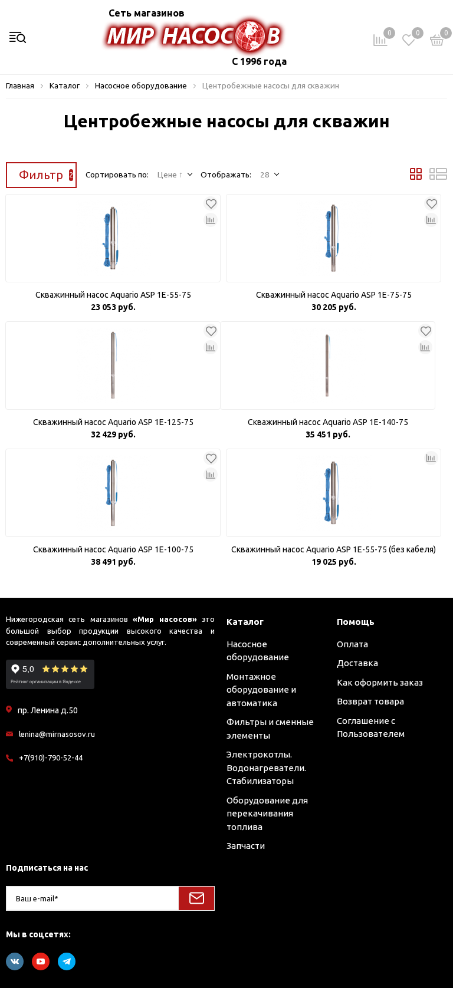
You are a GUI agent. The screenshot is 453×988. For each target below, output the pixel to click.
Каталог (245, 622)
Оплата (352, 644)
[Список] (438, 176)
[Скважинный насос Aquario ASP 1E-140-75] (327, 365)
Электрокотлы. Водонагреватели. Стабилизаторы (266, 767)
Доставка (357, 663)
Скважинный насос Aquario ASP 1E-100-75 (113, 549)
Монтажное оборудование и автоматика (261, 689)
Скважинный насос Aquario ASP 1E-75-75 (334, 294)
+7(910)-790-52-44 (51, 757)
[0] (437, 42)
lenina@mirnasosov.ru (57, 734)
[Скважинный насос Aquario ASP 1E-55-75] (113, 238)
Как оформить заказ (380, 682)
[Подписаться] (196, 898)
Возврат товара (370, 701)
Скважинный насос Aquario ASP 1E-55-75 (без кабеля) (333, 549)
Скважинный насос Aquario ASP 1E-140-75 (328, 422)
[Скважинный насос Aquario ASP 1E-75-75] (333, 238)
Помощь (356, 622)
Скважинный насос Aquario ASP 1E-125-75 (113, 422)
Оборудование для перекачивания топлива (267, 813)
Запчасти (245, 846)
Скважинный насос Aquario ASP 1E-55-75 (113, 294)
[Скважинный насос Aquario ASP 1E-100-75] (113, 493)
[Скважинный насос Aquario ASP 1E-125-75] (113, 365)
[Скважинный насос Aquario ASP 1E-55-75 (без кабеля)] (333, 493)
